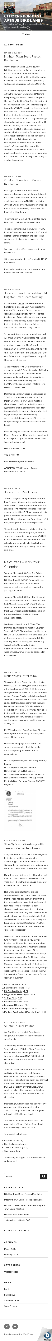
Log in (7, 1289)
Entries (9, 1295)
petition (16, 1151)
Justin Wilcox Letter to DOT (21, 676)
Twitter (19, 1140)
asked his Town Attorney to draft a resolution (25, 509)
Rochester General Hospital (17, 1008)
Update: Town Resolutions (20, 492)
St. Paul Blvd (10, 998)
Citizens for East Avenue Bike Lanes (23, 18)
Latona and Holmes (13, 1005)
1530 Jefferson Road (23, 1114)
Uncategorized (11, 1272)
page (24, 1144)
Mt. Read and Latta (13, 991)
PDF (24, 984)
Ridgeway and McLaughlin (16, 994)
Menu (27, 34)
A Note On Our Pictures (19, 1026)
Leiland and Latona (13, 1001)
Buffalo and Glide (12, 984)
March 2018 (10, 1249)
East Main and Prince (14, 988)
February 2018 (11, 1254)
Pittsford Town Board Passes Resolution (23, 1200)
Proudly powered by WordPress (18, 1334)
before (21, 303)
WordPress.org (11, 1306)
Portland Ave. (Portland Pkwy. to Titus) (22, 1012)
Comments (11, 1300)
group (24, 1147)
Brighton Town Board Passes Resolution (23, 1194)
